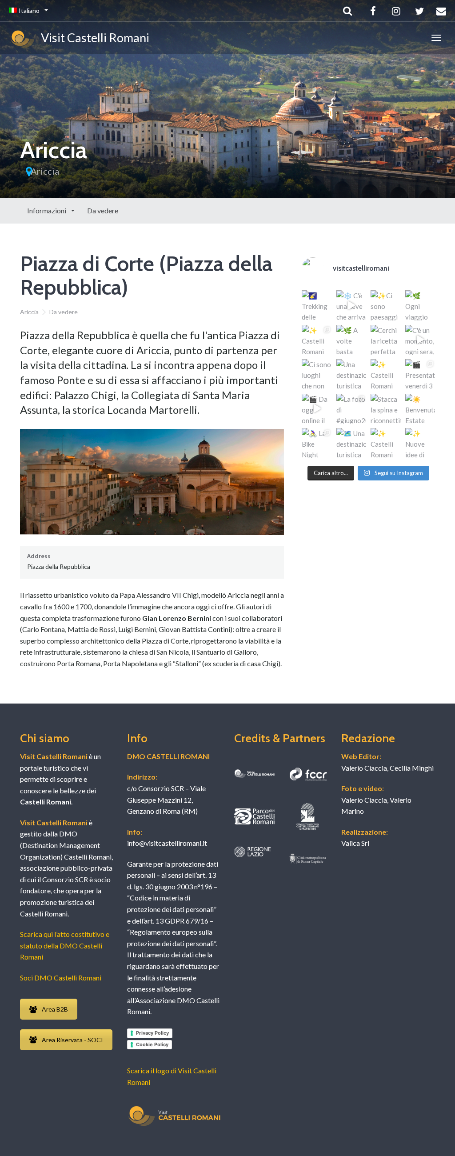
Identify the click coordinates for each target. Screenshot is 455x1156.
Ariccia (45, 171)
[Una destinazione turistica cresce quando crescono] (351, 374)
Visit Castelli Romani (92, 37)
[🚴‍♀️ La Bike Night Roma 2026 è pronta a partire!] (317, 443)
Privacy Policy (152, 1033)
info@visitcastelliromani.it (167, 843)
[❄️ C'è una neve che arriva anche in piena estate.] (351, 305)
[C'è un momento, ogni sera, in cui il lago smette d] (420, 340)
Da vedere (102, 210)
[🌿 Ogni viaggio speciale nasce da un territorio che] (420, 305)
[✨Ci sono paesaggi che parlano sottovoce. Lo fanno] (386, 305)
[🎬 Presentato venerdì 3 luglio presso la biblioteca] (420, 374)
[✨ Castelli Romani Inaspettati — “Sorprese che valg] (317, 340)
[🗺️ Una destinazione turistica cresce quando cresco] (351, 443)
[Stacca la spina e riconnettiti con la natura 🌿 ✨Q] (386, 409)
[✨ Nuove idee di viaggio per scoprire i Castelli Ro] (420, 443)
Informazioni (47, 210)
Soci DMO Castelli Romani (60, 977)
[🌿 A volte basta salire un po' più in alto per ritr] (351, 340)
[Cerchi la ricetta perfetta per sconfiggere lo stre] (386, 340)
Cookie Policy (152, 1044)
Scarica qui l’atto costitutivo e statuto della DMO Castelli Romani (64, 945)
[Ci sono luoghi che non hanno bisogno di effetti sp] (317, 374)
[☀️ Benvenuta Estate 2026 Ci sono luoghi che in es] (420, 409)
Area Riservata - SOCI (72, 1040)
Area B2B (55, 1009)
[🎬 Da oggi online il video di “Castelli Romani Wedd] (317, 409)
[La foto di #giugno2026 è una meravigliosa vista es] (351, 409)
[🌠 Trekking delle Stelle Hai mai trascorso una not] (317, 305)
